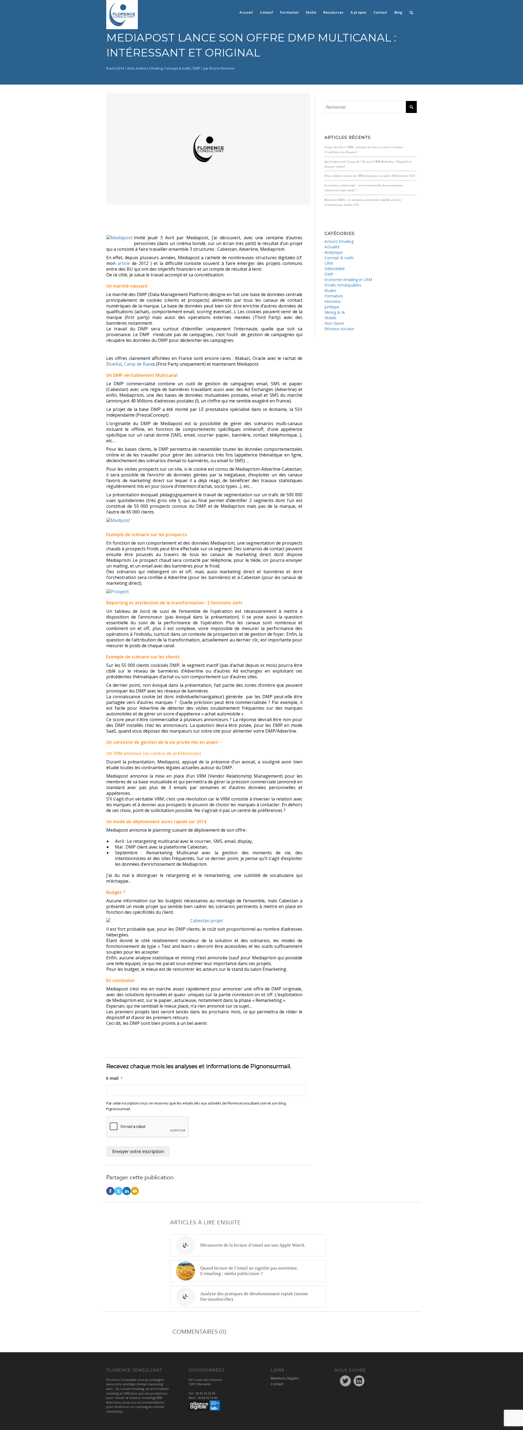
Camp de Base (138, 364)
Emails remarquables (342, 285)
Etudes (330, 290)
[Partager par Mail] (135, 1191)
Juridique (331, 306)
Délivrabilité (334, 268)
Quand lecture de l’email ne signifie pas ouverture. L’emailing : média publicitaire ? (249, 1270)
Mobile (330, 317)
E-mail (114, 1078)
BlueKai (114, 364)
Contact (277, 1383)
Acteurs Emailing (149, 68)
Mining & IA (334, 312)
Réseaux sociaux (339, 328)
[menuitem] (246, 11)
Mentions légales (285, 1378)
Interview (332, 301)
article (124, 263)
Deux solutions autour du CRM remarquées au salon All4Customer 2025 (369, 176)
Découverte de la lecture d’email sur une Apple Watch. (252, 1245)
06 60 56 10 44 (207, 1398)
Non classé (334, 323)
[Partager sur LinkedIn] (127, 1191)
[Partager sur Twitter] (118, 1191)
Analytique (333, 252)
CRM (328, 263)
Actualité (332, 246)
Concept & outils (177, 68)
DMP (196, 68)
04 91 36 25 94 (205, 1393)
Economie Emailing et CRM (348, 279)
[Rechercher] (411, 11)
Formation (333, 295)
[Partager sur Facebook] (110, 1191)
